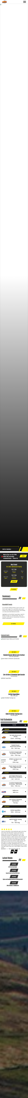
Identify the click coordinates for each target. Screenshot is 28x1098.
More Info (14, 581)
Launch (23, 556)
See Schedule (13, 589)
